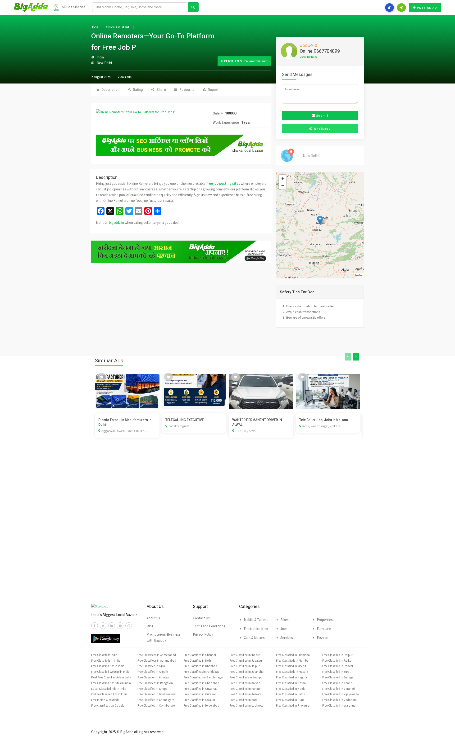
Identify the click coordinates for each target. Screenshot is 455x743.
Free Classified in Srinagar (338, 677)
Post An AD (427, 7)
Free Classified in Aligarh (152, 672)
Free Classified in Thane (337, 683)
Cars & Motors (254, 637)
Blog (150, 626)
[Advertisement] (227, 519)
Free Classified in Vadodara (339, 700)
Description (110, 90)
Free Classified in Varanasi (338, 689)
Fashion (322, 637)
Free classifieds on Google (107, 705)
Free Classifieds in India (105, 661)
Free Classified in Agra (151, 666)
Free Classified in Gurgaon (200, 694)
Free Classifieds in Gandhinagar (203, 677)
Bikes (284, 619)
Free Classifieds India (104, 655)
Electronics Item (256, 628)
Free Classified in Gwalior (199, 700)
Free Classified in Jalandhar (247, 672)
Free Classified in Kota (244, 700)
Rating (138, 90)
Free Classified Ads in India (107, 666)
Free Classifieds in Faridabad (201, 672)
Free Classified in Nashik (291, 683)
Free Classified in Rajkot (337, 661)
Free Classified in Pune (290, 700)
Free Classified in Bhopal (152, 689)
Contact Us (201, 618)
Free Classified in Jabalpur (246, 661)
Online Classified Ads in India (109, 694)
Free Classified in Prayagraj (293, 705)
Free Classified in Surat (336, 672)
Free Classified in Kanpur (245, 689)
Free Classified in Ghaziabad (201, 683)
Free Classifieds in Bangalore (155, 683)
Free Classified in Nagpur (291, 677)
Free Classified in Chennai (200, 655)
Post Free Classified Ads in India (111, 677)
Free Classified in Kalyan (245, 683)
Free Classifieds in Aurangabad (156, 661)
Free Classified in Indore (245, 655)
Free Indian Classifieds (105, 700)
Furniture (324, 628)
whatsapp (322, 128)
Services (286, 637)
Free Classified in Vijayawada (340, 694)
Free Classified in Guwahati (201, 689)
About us (153, 618)
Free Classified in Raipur (337, 655)
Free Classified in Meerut (291, 666)
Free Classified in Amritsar (153, 677)
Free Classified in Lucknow (246, 705)
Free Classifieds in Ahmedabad (156, 655)
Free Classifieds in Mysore (292, 672)
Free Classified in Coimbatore (156, 705)
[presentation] (348, 357)
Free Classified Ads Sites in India (111, 683)
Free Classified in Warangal (339, 705)
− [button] (282, 185)
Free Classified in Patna (290, 694)
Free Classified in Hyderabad (201, 705)
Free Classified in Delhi (198, 661)
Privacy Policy (203, 634)
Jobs (94, 27)
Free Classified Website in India (110, 672)
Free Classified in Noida (290, 689)
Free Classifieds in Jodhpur (247, 677)
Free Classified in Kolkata (245, 694)
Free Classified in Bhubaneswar (156, 694)
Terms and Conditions (209, 626)
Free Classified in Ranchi (337, 666)
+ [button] (282, 178)
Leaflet (359, 275)
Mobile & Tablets (256, 619)
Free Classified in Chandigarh (155, 700)
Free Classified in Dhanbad (200, 666)
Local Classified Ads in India (108, 689)
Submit (321, 115)
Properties (325, 619)
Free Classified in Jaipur (244, 666)
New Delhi (104, 63)
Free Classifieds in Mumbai (292, 661)
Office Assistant (117, 27)
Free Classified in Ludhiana (293, 655)
